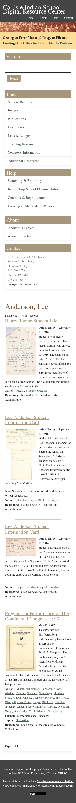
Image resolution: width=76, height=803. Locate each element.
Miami (20, 689)
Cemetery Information (24, 152)
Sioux (8, 697)
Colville (51, 706)
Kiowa (57, 689)
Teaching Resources (22, 143)
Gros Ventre (24, 702)
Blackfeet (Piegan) (36, 390)
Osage (8, 711)
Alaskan (9, 693)
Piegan (20, 390)
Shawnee (32, 693)
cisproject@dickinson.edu (22, 284)
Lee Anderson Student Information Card (27, 419)
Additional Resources (23, 160)
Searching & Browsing (24, 180)
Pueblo (30, 706)
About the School (20, 236)
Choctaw (21, 693)
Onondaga (63, 706)
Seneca (20, 706)
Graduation (22, 720)
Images (13, 110)
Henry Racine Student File (31, 320)
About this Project (21, 227)
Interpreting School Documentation (34, 188)
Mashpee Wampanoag (49, 711)
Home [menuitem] (30, 18)
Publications (17, 118)
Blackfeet (21, 500)
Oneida (27, 697)
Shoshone (59, 693)
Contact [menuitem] (68, 18)
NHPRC (62, 773)
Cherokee (38, 697)
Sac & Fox (62, 697)
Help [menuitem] (55, 18)
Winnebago (45, 693)
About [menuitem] (43, 18)
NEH (48, 773)
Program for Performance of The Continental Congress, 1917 (37, 616)
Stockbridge (20, 711)
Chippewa (46, 689)
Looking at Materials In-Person (31, 205)
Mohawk (40, 706)
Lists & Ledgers (19, 135)
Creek (32, 711)
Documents (16, 127)
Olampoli (10, 702)
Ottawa (17, 697)
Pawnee (49, 697)
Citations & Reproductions (27, 197)
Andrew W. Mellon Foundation (26, 773)
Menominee (32, 689)
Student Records (20, 101)
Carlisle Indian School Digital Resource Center (34, 7)
